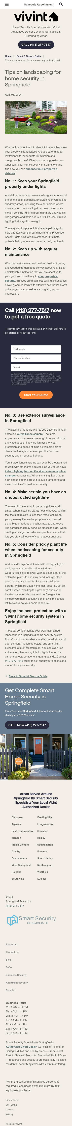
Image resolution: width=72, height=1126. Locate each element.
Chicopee (17, 817)
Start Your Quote (36, 395)
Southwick (18, 878)
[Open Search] (61, 4)
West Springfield (21, 865)
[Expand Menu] (36, 23)
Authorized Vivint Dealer (21, 1047)
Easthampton (19, 858)
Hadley (41, 837)
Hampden (42, 831)
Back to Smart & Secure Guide (28, 676)
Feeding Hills (44, 817)
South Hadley (45, 858)
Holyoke (16, 871)
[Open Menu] (7, 4)
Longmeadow (45, 824)
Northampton (44, 865)
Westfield (42, 871)
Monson (16, 837)
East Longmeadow (22, 831)
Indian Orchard (20, 844)
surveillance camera (30, 434)
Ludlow (41, 878)
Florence (42, 851)
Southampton (45, 844)
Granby (16, 851)
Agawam (16, 824)
